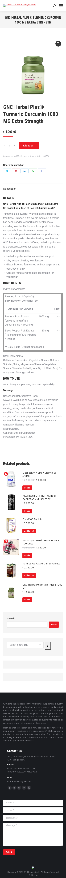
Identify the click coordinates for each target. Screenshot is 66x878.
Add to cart (29, 145)
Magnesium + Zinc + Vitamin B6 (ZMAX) (39, 474)
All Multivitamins (21, 156)
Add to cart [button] (29, 531)
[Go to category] (48, 646)
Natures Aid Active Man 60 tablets (41, 563)
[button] (58, 44)
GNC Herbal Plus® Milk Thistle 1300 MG (42, 586)
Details (27, 488)
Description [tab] (9, 188)
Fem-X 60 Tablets (32, 519)
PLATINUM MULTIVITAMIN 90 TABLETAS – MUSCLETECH (39, 497)
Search (11, 618)
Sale (32, 156)
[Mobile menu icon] (61, 6)
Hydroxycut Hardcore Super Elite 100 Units (40, 542)
